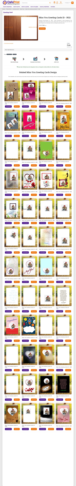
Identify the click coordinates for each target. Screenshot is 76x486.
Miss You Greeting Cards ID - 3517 (12, 132)
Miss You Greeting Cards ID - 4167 (11, 162)
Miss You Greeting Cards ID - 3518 (64, 103)
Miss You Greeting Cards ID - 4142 (11, 337)
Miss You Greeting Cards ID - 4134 (11, 396)
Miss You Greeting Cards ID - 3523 (11, 103)
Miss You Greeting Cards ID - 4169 (45, 133)
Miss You (22, 9)
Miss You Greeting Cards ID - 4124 (11, 426)
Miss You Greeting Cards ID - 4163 (62, 162)
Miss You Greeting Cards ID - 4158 (12, 220)
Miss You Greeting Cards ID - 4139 (62, 337)
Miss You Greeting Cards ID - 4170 (28, 133)
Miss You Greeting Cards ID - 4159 (64, 191)
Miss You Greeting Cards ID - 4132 (45, 396)
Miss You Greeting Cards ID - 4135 (64, 367)
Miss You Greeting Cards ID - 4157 (29, 220)
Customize (42, 28)
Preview (17, 106)
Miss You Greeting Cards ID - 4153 (29, 249)
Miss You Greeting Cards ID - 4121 (63, 426)
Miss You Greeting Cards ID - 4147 (62, 278)
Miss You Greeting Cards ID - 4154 (11, 249)
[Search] (50, 3)
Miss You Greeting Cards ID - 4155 (64, 220)
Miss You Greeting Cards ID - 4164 (45, 162)
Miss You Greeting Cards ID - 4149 (28, 278)
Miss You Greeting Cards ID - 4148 (45, 278)
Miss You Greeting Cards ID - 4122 (45, 426)
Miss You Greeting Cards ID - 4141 (29, 337)
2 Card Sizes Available (8, 43)
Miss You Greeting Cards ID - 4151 (63, 249)
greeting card (9, 54)
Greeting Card (16, 9)
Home (3, 9)
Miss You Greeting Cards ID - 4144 (45, 308)
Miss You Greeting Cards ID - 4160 (45, 191)
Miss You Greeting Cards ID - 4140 (45, 337)
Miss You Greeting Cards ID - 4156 (46, 220)
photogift (14, 54)
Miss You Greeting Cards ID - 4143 (62, 308)
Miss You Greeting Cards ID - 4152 (46, 249)
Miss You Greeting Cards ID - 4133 (28, 396)
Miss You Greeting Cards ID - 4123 (28, 426)
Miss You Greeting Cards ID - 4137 (28, 367)
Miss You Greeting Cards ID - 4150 (12, 278)
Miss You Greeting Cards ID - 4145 (28, 308)
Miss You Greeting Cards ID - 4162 (11, 191)
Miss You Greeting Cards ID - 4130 (62, 396)
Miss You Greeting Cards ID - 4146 (11, 308)
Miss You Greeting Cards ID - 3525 (28, 103)
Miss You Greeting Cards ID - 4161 (29, 191)
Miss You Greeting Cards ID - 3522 (45, 103)
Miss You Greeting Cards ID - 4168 (62, 133)
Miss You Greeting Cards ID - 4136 (45, 367)
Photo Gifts (8, 9)
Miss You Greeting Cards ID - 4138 (11, 367)
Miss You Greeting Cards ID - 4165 (29, 162)
